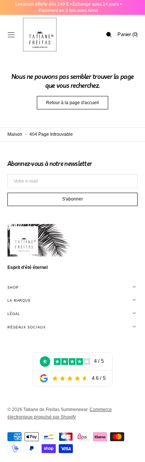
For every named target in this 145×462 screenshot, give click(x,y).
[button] (11, 34)
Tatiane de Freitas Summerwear (55, 409)
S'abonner (72, 199)
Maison (14, 134)
